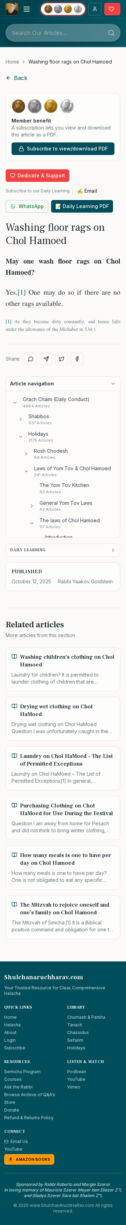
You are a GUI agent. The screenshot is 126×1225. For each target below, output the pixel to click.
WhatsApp (31, 206)
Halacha (12, 1024)
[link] (70, 61)
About (10, 1032)
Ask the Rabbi (18, 1087)
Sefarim (75, 1040)
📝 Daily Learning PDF (82, 206)
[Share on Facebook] (77, 359)
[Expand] (21, 419)
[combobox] (63, 33)
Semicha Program (22, 1071)
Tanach (74, 1024)
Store (9, 1102)
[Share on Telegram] (46, 359)
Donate (11, 1110)
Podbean (76, 1071)
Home (12, 62)
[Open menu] (26, 9)
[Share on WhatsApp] (30, 359)
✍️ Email (87, 191)
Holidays (76, 1047)
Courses (13, 1079)
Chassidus (78, 1032)
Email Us (19, 1141)
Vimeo (73, 1087)
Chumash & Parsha (86, 1017)
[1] (22, 292)
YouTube (76, 1079)
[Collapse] (15, 402)
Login (10, 1040)
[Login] (95, 9)
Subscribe (14, 1047)
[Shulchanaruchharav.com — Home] (12, 9)
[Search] (111, 32)
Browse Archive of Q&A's (29, 1094)
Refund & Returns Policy (29, 1117)
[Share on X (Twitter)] (61, 359)
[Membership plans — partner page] (63, 9)
